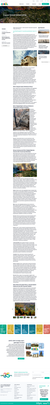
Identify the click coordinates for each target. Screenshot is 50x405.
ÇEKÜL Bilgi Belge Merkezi (31, 389)
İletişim (40, 4)
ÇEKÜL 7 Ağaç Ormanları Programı (31, 386)
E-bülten (41, 0)
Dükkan (37, 0)
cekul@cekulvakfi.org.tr (4, 392)
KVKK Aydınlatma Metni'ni (37, 377)
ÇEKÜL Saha (29, 393)
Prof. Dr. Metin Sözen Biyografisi (17, 388)
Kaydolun (47, 377)
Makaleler (5, 13)
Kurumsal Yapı (16, 389)
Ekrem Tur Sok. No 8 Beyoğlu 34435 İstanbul (6, 389)
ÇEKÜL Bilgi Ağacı (29, 392)
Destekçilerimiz (16, 392)
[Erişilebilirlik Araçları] (48, 403)
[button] (12, 309)
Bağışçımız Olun (43, 399)
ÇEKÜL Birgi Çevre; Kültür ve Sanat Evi (31, 396)
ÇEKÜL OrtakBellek (30, 397)
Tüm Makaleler (5, 45)
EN (45, 0)
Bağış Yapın (45, 4)
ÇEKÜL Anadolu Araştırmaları (31, 388)
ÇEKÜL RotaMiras (30, 398)
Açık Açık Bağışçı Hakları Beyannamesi (18, 398)
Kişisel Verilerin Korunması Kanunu (18, 396)
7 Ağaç (33, 0)
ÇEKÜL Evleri (16, 393)
